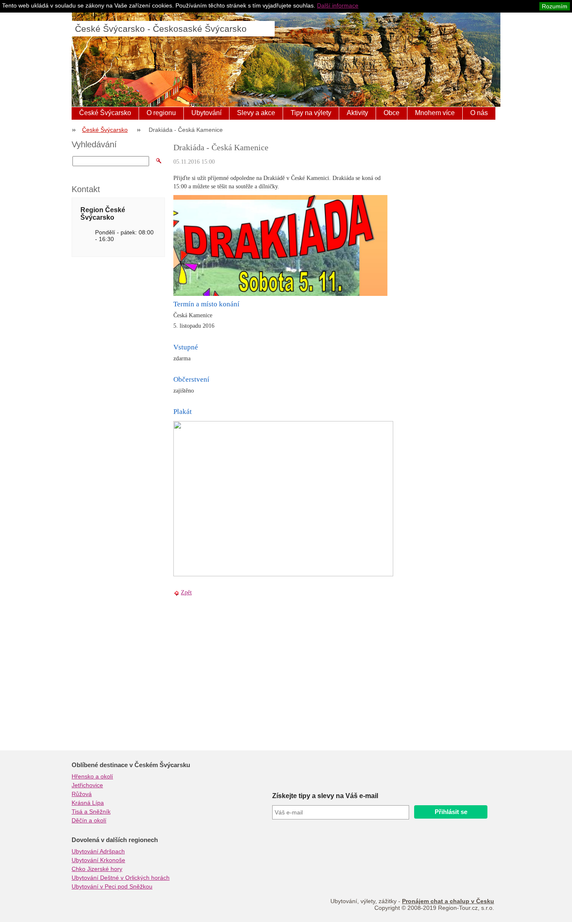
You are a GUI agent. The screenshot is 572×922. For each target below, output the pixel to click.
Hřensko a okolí (92, 776)
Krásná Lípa (88, 802)
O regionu (161, 112)
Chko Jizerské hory (97, 868)
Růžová (82, 794)
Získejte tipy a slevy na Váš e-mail (325, 795)
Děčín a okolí (89, 820)
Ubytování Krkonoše (98, 860)
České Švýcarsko (105, 112)
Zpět (186, 592)
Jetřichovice (87, 785)
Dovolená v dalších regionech (115, 840)
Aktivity (357, 112)
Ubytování (206, 112)
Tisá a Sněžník (91, 811)
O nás (479, 112)
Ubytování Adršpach (98, 851)
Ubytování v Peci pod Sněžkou (112, 886)
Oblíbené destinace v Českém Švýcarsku (131, 765)
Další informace (337, 5)
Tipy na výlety (311, 112)
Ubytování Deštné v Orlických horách (121, 877)
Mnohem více (435, 112)
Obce (391, 112)
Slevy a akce (256, 112)
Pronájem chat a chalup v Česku (448, 901)
